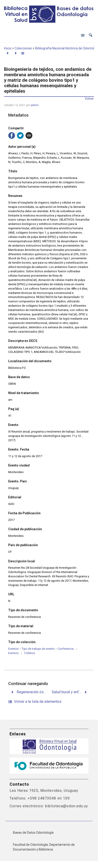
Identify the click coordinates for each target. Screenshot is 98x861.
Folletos (29, 653)
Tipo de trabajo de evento (38, 648)
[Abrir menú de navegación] (83, 35)
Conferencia (66, 648)
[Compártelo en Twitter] (20, 135)
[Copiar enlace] (29, 135)
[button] (90, 35)
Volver (89, 98)
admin (35, 105)
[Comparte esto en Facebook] (11, 135)
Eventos (13, 648)
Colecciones (23, 48)
